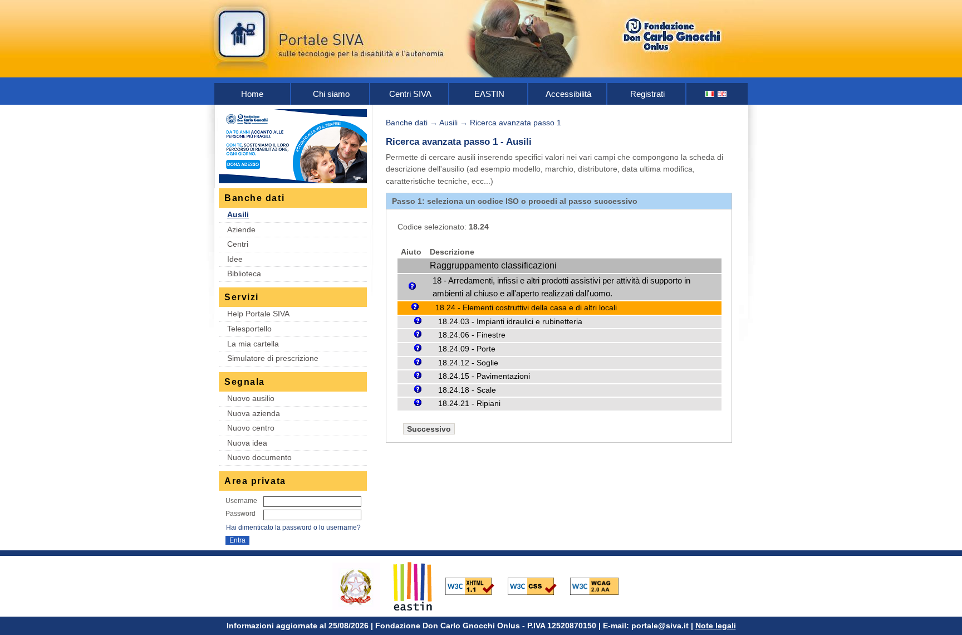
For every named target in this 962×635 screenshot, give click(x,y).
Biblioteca (244, 273)
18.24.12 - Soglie (468, 363)
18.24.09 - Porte (466, 349)
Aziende (241, 229)
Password (240, 513)
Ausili (238, 214)
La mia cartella (253, 343)
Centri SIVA (410, 94)
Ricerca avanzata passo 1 (515, 122)
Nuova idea (247, 442)
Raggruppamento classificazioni (493, 265)
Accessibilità (568, 94)
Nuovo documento (259, 457)
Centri (237, 244)
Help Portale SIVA (258, 313)
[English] (723, 94)
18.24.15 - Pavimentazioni (484, 376)
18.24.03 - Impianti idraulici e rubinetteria (510, 322)
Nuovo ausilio (250, 398)
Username (241, 500)
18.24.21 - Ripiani (469, 403)
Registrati (647, 94)
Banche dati (407, 122)
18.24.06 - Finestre (471, 335)
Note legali (715, 625)
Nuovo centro (250, 427)
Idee (235, 259)
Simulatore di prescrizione (272, 358)
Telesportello (249, 328)
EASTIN (489, 94)
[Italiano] (710, 94)
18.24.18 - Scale (467, 390)
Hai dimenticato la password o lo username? (293, 527)
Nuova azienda (253, 413)
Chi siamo (331, 94)
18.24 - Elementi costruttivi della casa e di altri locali (526, 307)
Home (252, 94)
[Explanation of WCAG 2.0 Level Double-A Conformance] (600, 585)
